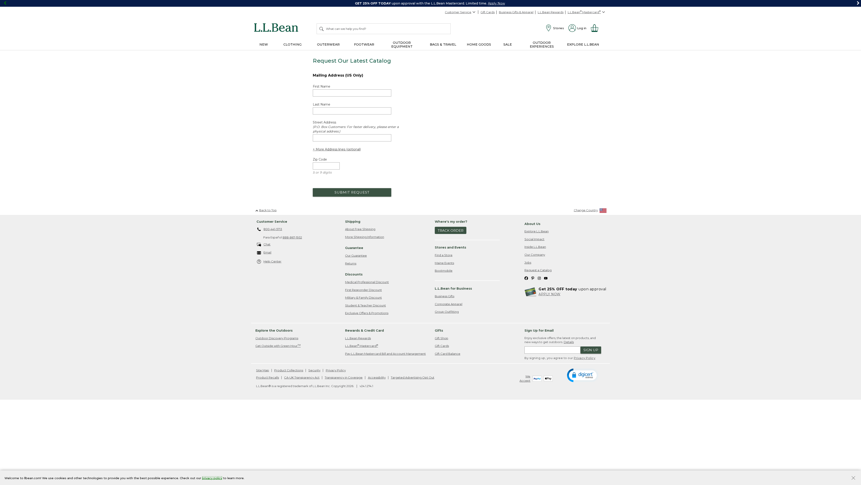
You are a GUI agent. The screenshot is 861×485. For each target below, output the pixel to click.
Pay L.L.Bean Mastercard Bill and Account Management (385, 353)
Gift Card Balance (447, 353)
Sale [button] (507, 44)
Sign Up (590, 350)
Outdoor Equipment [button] (402, 44)
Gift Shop (441, 338)
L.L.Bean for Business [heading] (453, 289)
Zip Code (320, 159)
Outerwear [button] (328, 44)
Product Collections (288, 370)
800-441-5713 (272, 229)
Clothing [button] (292, 44)
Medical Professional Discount (367, 282)
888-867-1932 (292, 237)
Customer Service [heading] (272, 222)
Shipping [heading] (352, 222)
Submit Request (352, 192)
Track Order (450, 230)
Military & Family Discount (363, 297)
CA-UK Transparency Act (302, 377)
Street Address (356, 126)
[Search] (321, 28)
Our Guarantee (356, 255)
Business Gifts (444, 296)
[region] (430, 3)
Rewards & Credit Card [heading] (364, 330)
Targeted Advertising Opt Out (412, 377)
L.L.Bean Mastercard (361, 346)
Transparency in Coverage (344, 377)
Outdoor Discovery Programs (276, 338)
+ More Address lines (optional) (337, 149)
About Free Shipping (360, 229)
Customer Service (458, 12)
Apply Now (496, 3)
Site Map (262, 370)
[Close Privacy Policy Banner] (853, 478)
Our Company (534, 254)
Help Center (272, 261)
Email (267, 252)
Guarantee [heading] (354, 248)
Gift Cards (488, 12)
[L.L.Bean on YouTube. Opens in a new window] (546, 278)
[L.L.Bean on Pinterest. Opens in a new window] (533, 278)
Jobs (527, 262)
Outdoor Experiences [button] (542, 44)
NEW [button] (263, 44)
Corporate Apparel (448, 304)
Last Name (321, 104)
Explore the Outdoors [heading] (274, 330)
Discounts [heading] (354, 274)
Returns (350, 263)
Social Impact (534, 239)
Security (314, 370)
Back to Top (268, 210)
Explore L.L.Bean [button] (583, 44)
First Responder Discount (363, 290)
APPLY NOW (550, 294)
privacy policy (212, 478)
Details (569, 342)
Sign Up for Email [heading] (539, 330)
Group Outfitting (447, 311)
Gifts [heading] (439, 330)
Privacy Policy (584, 358)
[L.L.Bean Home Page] (277, 28)
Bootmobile (443, 270)
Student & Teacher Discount (365, 305)
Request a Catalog (538, 270)
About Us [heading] (532, 224)
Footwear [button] (364, 44)
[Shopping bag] (596, 28)
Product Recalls (267, 377)
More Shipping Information (364, 237)
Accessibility (377, 377)
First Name (321, 86)
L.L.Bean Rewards (550, 12)
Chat (266, 244)
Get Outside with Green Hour (278, 346)
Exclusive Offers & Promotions (366, 313)
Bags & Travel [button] (443, 44)
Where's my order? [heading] (451, 222)
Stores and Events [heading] (450, 247)
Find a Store (443, 255)
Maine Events (444, 263)
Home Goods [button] (479, 44)
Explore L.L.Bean (536, 231)
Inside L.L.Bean (535, 247)
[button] (582, 375)
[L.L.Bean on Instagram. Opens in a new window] (539, 278)
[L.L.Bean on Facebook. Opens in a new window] (526, 278)
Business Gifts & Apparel (516, 12)
